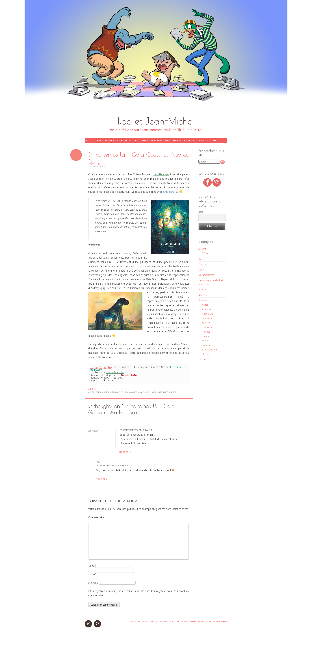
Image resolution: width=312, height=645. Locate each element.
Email (201, 211)
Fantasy (206, 322)
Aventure (206, 309)
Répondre (125, 452)
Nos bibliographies (152, 140)
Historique (207, 327)
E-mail (92, 574)
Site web (93, 582)
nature (172, 392)
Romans (202, 300)
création (106, 392)
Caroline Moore (219, 621)
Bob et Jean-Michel (156, 120)
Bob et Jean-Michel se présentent (114, 140)
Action (205, 304)
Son (76, 155)
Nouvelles (203, 294)
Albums (92, 389)
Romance (207, 345)
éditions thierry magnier (124, 392)
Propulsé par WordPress (143, 621)
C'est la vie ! (208, 313)
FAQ (137, 140)
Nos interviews (173, 140)
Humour (206, 336)
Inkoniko (184, 621)
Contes (202, 269)
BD (200, 258)
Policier (205, 340)
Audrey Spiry (94, 392)
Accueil (90, 140)
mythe (153, 392)
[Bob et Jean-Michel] (156, 59)
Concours (203, 264)
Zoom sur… (190, 140)
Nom (91, 566)
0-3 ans (206, 253)
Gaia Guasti (143, 392)
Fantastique (208, 318)
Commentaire (96, 519)
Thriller (205, 354)
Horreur (206, 331)
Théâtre (202, 359)
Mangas (202, 289)
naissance (163, 392)
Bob (103, 166)
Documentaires (206, 274)
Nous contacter (207, 140)
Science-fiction (209, 349)
